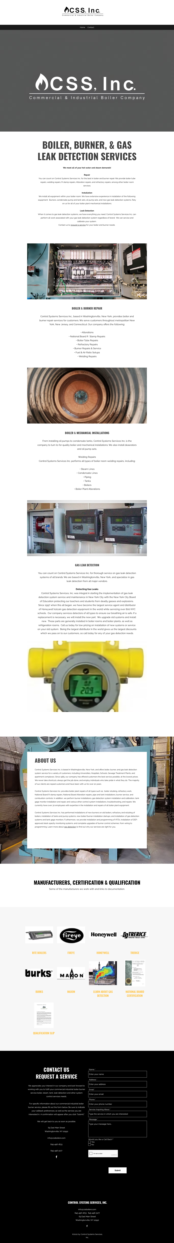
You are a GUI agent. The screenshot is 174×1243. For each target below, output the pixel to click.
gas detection (70, 827)
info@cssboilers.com (56, 1138)
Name (91, 1070)
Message (93, 1119)
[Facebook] (56, 1156)
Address (92, 1080)
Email (91, 1090)
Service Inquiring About (99, 1109)
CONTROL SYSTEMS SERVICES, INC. (87, 1202)
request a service (78, 225)
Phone (92, 1100)
